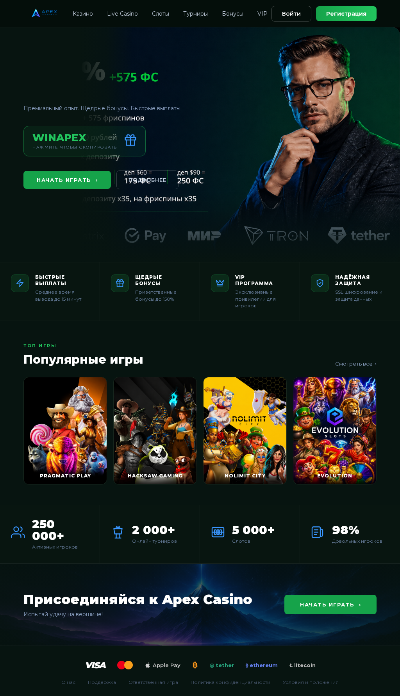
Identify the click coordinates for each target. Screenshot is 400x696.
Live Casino (122, 13)
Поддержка (102, 682)
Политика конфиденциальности (230, 682)
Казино (83, 13)
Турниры (195, 13)
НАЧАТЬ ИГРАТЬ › (67, 180)
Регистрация (346, 13)
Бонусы (232, 13)
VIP (262, 13)
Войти (291, 13)
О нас (68, 682)
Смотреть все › (356, 364)
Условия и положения (311, 682)
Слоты (160, 13)
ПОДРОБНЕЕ (147, 180)
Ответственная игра (153, 682)
